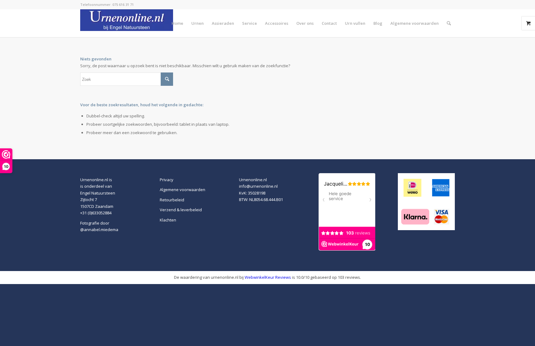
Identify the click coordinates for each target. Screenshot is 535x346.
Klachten (168, 220)
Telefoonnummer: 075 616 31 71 (107, 4)
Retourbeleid (172, 200)
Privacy (166, 179)
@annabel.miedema (99, 229)
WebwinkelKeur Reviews (268, 277)
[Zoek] (449, 23)
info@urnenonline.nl (258, 186)
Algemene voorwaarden (182, 189)
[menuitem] (177, 23)
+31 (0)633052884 (95, 213)
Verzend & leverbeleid (181, 209)
